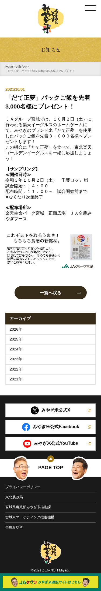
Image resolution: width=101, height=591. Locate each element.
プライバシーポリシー (22, 487)
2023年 (16, 359)
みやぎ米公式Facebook (56, 427)
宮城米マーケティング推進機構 (29, 517)
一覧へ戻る (50, 292)
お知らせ (21, 66)
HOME (9, 66)
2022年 (16, 369)
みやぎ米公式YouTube (56, 443)
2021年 (16, 379)
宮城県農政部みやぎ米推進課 (28, 507)
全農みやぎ (14, 527)
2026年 (16, 329)
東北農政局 (14, 497)
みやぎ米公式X (55, 410)
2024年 (16, 349)
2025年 (16, 339)
